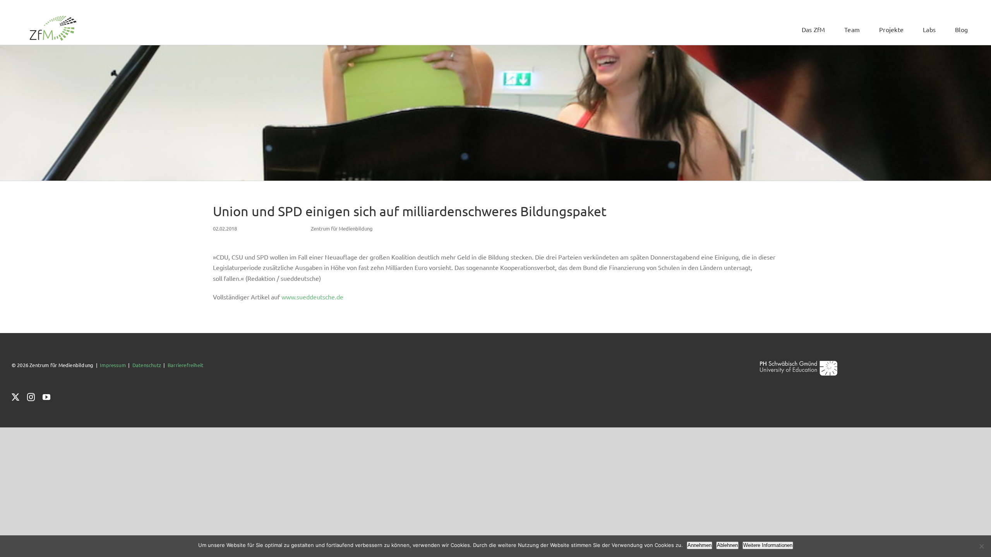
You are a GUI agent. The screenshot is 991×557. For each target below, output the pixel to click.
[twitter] (15, 397)
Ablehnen (727, 545)
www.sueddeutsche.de (312, 297)
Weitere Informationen (767, 545)
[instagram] (31, 397)
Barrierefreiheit (185, 365)
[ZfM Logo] (53, 18)
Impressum (113, 365)
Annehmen (700, 545)
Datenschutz (146, 365)
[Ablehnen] (981, 546)
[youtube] (46, 397)
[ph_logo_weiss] (798, 363)
